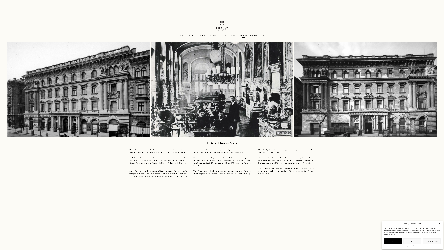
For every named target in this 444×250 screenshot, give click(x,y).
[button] (439, 224)
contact (254, 36)
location (201, 36)
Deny (412, 241)
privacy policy (411, 246)
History (243, 36)
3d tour (223, 36)
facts (190, 36)
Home (182, 36)
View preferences (431, 241)
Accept (393, 241)
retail (233, 36)
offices (212, 36)
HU (263, 36)
